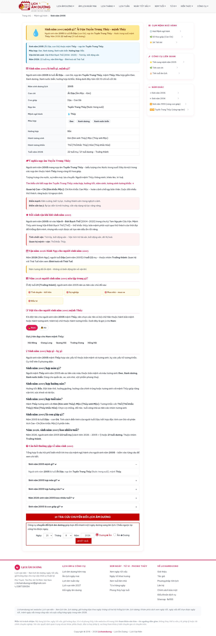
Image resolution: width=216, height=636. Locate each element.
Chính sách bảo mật (167, 590)
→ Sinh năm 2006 (157, 93)
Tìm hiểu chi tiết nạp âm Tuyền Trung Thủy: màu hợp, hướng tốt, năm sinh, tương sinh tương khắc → (80, 183)
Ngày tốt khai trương (120, 576)
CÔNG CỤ (202, 6)
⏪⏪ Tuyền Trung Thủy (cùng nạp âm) (167, 109)
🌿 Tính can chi (156, 68)
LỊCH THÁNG (107, 6)
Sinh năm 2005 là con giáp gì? (45, 506)
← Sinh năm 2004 (157, 98)
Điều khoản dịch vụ (166, 594)
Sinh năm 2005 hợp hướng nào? (45, 489)
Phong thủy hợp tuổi (119, 590)
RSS (171, 599)
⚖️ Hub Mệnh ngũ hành (160, 31)
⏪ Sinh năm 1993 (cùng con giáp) (165, 104)
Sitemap (161, 599)
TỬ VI (172, 6)
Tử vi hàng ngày (117, 585)
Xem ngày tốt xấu (118, 571)
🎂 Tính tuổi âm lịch (158, 73)
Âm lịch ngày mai (70, 576)
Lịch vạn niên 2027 (71, 585)
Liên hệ (160, 585)
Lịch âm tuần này (70, 581)
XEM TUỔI (159, 6)
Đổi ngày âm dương (72, 590)
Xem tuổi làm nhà (118, 581)
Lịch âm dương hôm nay (74, 571)
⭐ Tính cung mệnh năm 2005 (163, 62)
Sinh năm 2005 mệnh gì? (42, 464)
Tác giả (161, 576)
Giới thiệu (162, 571)
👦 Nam (32, 327)
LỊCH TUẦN (124, 6)
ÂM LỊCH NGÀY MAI (87, 6)
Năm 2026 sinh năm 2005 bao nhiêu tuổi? (50, 498)
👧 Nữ (43, 327)
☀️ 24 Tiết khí (156, 42)
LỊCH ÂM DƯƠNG (65, 6)
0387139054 (23, 586)
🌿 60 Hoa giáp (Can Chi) (161, 37)
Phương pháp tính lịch (168, 581)
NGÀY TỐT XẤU (141, 6)
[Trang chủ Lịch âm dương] (35, 6)
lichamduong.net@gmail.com (31, 583)
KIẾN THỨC (186, 6)
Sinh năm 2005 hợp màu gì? (43, 480)
